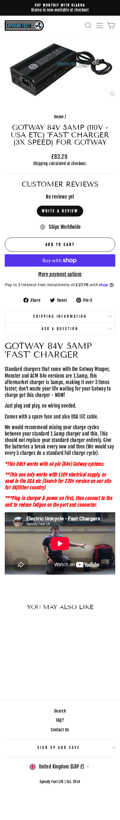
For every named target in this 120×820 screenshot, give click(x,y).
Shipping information (60, 316)
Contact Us (60, 729)
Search (60, 711)
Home (59, 116)
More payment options (59, 274)
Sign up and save (58, 747)
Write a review (60, 211)
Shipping (40, 163)
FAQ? (60, 720)
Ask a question (60, 328)
